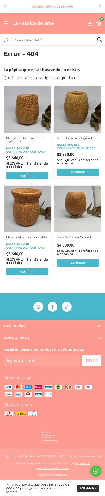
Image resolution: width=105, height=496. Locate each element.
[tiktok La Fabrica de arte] (67, 307)
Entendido (88, 488)
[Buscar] (99, 39)
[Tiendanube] (52, 475)
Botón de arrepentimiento (52, 468)
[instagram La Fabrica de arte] (38, 307)
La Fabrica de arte (33, 23)
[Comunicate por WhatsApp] (95, 471)
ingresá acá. (82, 463)
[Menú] (7, 23)
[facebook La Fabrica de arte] (52, 307)
